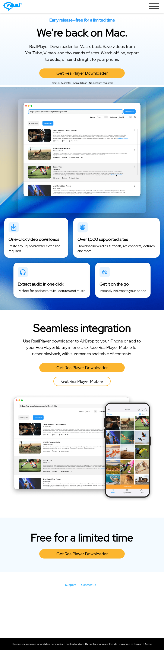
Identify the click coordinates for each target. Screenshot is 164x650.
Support (70, 585)
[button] (148, 644)
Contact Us (88, 585)
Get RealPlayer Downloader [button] (82, 73)
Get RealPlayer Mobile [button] (82, 381)
